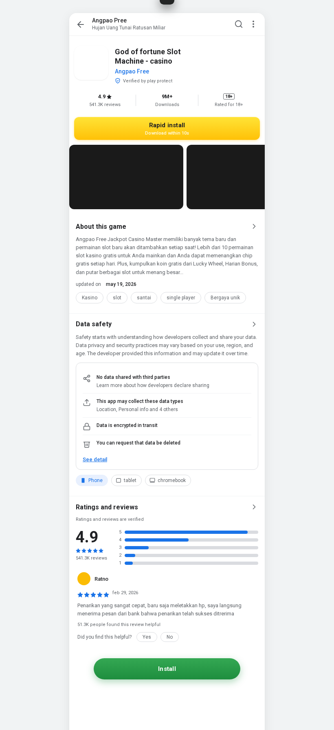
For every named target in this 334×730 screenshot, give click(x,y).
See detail (95, 459)
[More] (253, 24)
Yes (147, 637)
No (170, 637)
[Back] (81, 24)
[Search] (239, 24)
